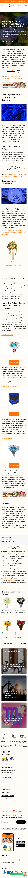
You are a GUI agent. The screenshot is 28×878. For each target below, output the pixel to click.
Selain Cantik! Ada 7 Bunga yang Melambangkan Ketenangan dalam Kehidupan (13, 232)
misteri (3, 127)
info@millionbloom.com (5, 746)
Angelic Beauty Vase (6, 612)
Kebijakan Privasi (22, 828)
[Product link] (7, 606)
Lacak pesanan (21, 745)
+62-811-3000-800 (4, 745)
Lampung (3, 571)
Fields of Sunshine (6, 635)
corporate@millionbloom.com (9, 770)
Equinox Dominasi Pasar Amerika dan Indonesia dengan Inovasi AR (14, 666)
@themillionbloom (6, 578)
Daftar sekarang (13, 744)
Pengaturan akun (13, 745)
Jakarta (19, 569)
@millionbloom (21, 578)
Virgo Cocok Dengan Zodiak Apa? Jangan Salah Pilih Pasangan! (13, 720)
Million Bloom (11, 71)
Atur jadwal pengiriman (22, 746)
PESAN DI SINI (14, 362)
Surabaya (10, 571)
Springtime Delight (20, 612)
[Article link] (14, 661)
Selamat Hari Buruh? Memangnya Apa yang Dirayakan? (11, 693)
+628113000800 (7, 772)
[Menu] (2, 5)
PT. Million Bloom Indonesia (12, 764)
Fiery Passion (18, 635)
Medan (24, 569)
